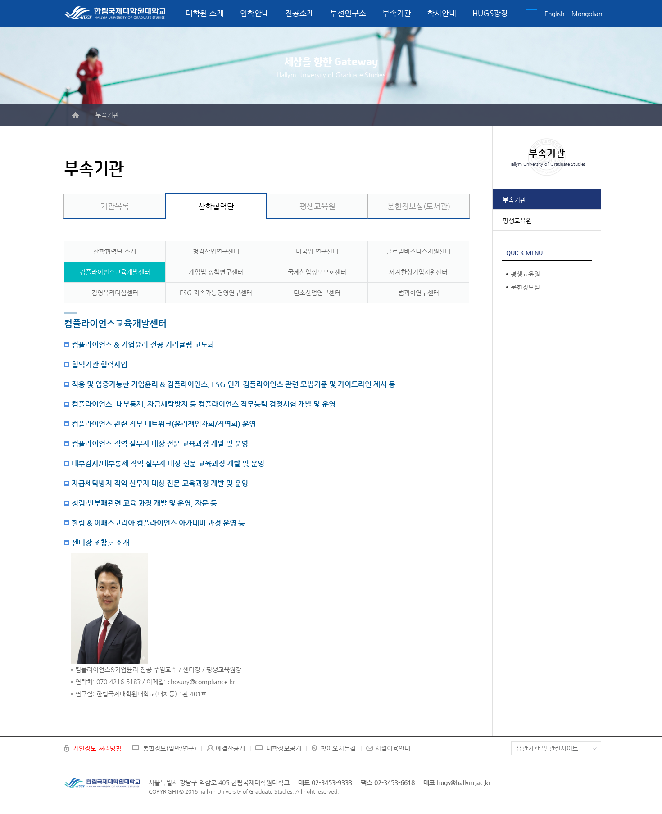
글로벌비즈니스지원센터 (418, 251)
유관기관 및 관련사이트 (547, 748)
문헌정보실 (525, 287)
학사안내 (441, 13)
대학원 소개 (205, 13)
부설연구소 (348, 13)
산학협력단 (216, 206)
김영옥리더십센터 (114, 292)
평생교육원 (517, 220)
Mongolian (586, 13)
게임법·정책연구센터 (216, 272)
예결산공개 (230, 748)
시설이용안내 (392, 748)
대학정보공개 (283, 748)
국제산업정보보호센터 (317, 272)
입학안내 (254, 13)
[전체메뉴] (531, 13)
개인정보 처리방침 (97, 748)
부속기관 (396, 13)
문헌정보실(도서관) (418, 206)
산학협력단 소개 (114, 251)
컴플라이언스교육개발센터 (115, 272)
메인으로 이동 (75, 115)
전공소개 (299, 13)
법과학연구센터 (418, 292)
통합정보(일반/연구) (169, 748)
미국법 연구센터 (317, 251)
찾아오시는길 (338, 748)
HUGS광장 (490, 13)
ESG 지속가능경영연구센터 (216, 292)
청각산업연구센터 (216, 251)
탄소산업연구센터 (317, 292)
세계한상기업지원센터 (418, 272)
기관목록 (114, 206)
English (554, 13)
